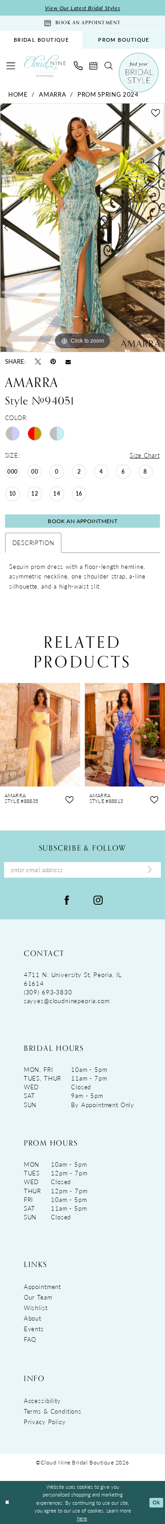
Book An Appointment (82, 520)
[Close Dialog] (7, 1502)
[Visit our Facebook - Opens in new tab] (67, 899)
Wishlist (36, 1307)
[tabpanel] (82, 227)
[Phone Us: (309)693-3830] (78, 65)
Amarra (52, 94)
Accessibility (42, 1400)
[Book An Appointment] (93, 66)
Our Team (38, 1297)
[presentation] (40, 735)
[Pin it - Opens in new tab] (53, 361)
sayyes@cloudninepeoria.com (67, 1000)
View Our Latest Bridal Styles (82, 7)
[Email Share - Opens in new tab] (68, 361)
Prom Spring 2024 (108, 94)
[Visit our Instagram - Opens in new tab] (98, 899)
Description (33, 542)
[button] (11, 65)
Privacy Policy (45, 1421)
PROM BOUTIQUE (123, 39)
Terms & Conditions (53, 1411)
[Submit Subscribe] (149, 870)
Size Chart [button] (145, 455)
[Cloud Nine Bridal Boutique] (45, 66)
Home (18, 94)
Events (34, 1328)
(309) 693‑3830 (48, 992)
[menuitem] (41, 39)
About (32, 1318)
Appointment (42, 1286)
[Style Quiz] (138, 72)
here (82, 1518)
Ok (156, 1502)
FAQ (30, 1339)
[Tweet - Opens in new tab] (37, 361)
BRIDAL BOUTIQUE (41, 39)
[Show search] (108, 66)
